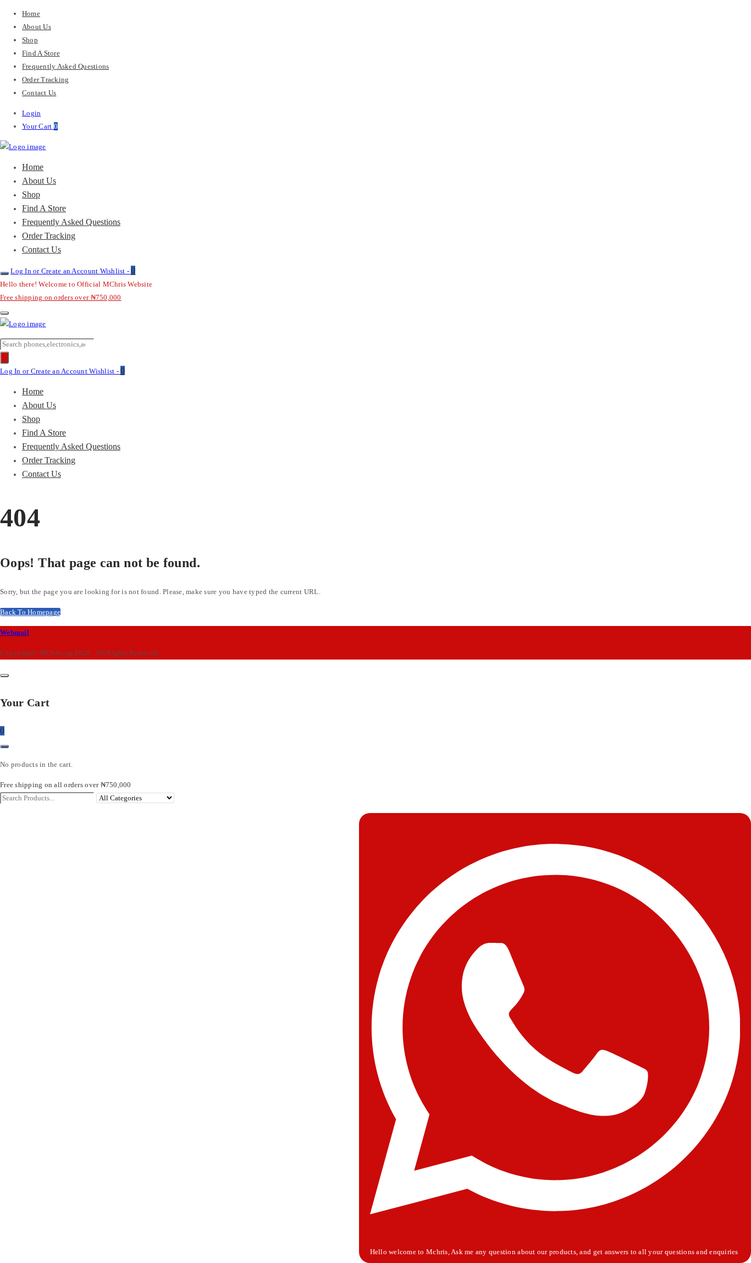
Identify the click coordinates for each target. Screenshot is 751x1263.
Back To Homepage (30, 612)
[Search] (4, 358)
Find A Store (41, 53)
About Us (36, 27)
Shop (30, 40)
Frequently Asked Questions (65, 66)
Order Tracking (45, 79)
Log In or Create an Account (55, 271)
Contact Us (39, 93)
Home (31, 13)
